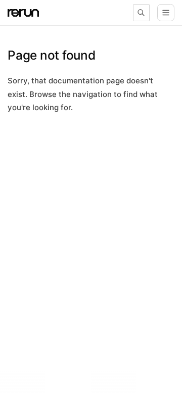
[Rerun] (23, 13)
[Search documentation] (141, 12)
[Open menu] (165, 12)
